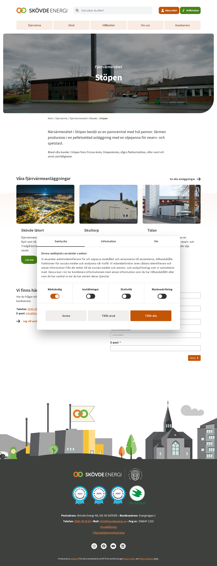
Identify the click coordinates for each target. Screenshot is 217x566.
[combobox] (113, 10)
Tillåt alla (151, 316)
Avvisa (66, 316)
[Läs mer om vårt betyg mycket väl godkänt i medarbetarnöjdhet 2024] (99, 495)
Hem (50, 118)
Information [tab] (108, 241)
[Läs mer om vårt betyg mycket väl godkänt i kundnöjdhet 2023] (80, 495)
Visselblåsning (108, 527)
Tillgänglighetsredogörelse (108, 532)
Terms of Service (146, 558)
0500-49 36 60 (36, 309)
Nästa (193, 358)
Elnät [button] (71, 25)
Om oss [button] (145, 25)
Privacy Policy (129, 558)
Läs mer (29, 259)
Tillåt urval (108, 316)
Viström (74, 558)
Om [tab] (156, 241)
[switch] (90, 296)
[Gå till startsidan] (41, 10)
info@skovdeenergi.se (113, 521)
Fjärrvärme (61, 118)
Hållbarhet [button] (108, 25)
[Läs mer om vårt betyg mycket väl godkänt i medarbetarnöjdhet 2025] (118, 495)
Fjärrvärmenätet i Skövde (83, 118)
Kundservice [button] (182, 25)
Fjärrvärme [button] (34, 25)
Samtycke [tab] (61, 241)
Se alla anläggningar (182, 179)
